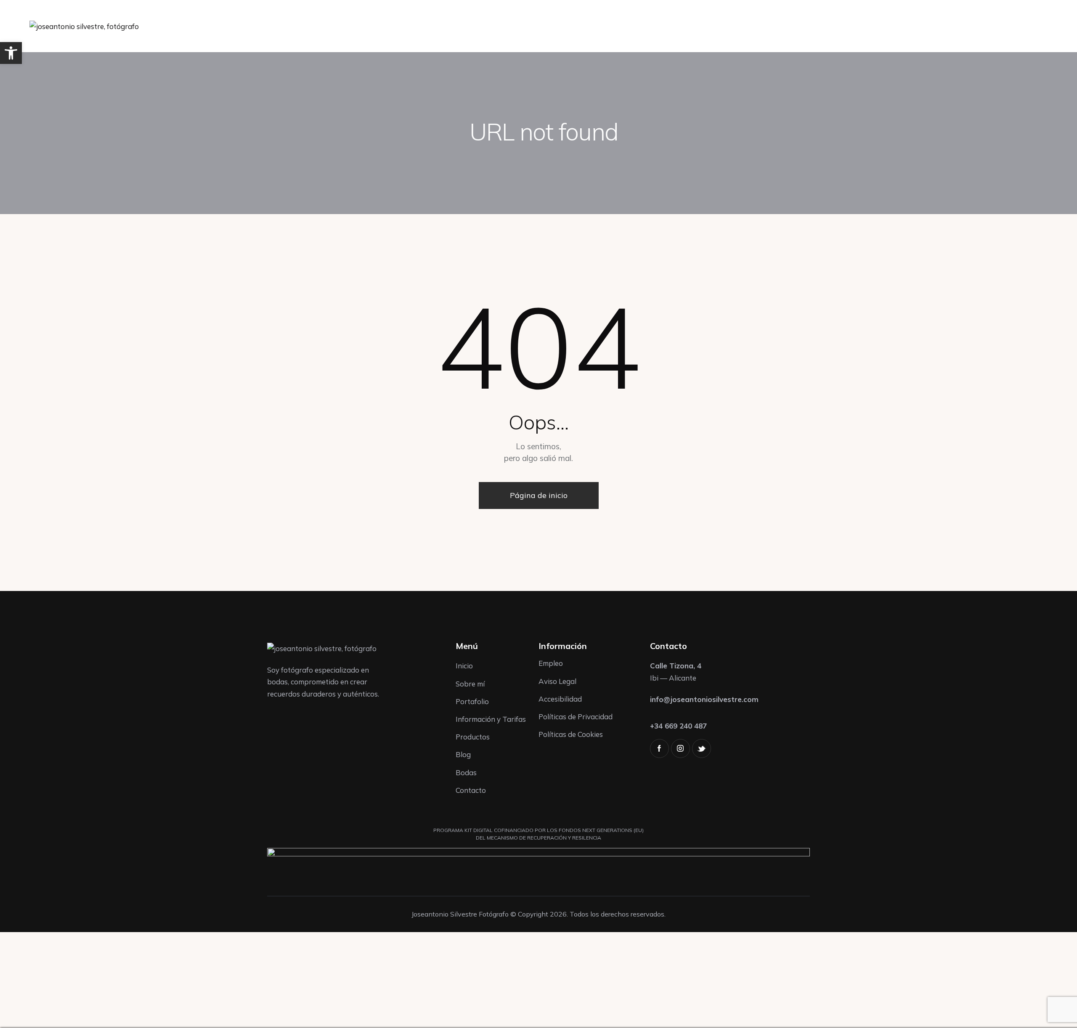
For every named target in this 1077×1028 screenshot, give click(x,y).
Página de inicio (539, 495)
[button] (11, 53)
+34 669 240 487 (678, 725)
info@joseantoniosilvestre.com (704, 699)
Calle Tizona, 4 (675, 665)
